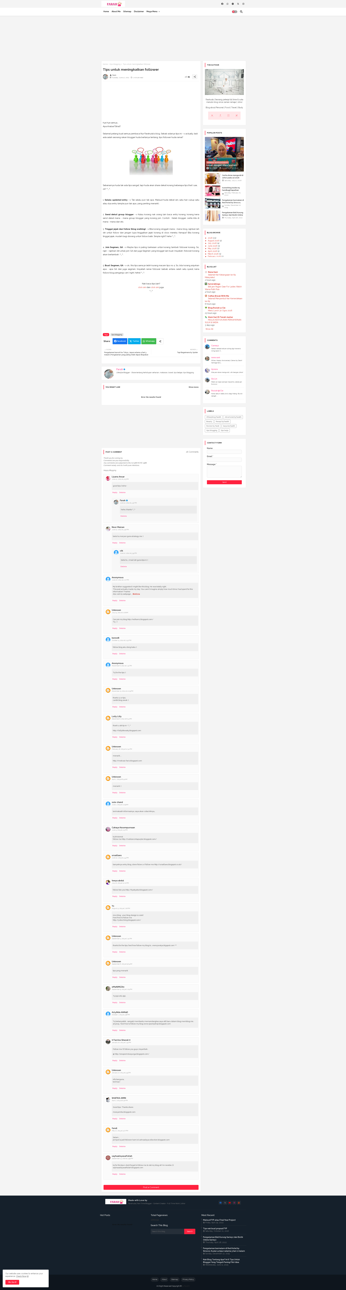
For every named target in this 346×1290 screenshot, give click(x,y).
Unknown (116, 610)
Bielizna (136, 594)
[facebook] (222, 4)
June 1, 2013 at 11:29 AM (120, 805)
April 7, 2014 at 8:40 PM (120, 1100)
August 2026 (214, 241)
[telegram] (232, 4)
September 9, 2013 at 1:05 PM (122, 989)
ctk (121, 551)
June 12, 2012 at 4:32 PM (128, 503)
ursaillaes (117, 855)
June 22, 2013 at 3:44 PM (120, 858)
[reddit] (239, 1202)
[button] (234, 11)
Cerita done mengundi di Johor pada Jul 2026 (232, 176)
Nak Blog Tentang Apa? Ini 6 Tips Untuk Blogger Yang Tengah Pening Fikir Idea (221, 1260)
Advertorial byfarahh (233, 417)
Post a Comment (151, 1187)
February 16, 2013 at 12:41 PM (122, 749)
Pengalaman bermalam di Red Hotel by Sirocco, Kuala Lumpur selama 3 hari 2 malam (233, 204)
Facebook (121, 341)
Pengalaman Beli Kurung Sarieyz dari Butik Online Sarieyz (232, 215)
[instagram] (243, 4)
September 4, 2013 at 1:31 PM (122, 939)
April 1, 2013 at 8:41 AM (119, 779)
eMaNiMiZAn (118, 987)
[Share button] (160, 341)
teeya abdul (118, 880)
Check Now (21, 1276)
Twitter (136, 341)
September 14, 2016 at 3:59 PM (122, 1158)
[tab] (106, 11)
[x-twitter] (238, 4)
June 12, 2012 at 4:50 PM (120, 530)
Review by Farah (212, 426)
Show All (209, 329)
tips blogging (115, 64)
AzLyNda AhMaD (120, 1012)
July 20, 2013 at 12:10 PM (120, 883)
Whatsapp (150, 341)
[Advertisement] (173, 38)
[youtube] (230, 1202)
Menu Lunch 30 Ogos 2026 (220, 310)
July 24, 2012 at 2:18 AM (120, 613)
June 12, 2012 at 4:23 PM (120, 479)
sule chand (117, 802)
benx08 (115, 638)
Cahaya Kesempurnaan (123, 827)
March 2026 (213, 254)
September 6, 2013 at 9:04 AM (122, 964)
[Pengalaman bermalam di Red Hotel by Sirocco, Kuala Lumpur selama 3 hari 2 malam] (212, 203)
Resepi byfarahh (222, 421)
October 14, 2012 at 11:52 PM (121, 640)
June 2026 (213, 246)
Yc (113, 906)
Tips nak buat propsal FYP (215, 1228)
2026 (210, 238)
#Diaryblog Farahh (213, 417)
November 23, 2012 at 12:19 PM (122, 691)
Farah (119, 369)
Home (106, 11)
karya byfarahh (229, 426)
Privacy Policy (188, 1279)
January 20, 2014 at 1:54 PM (121, 1042)
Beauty (209, 421)
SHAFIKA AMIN (119, 1098)
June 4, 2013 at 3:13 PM (120, 830)
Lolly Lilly (117, 716)
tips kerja (224, 430)
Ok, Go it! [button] (12, 1282)
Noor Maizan (118, 527)
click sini (142, 287)
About (164, 1279)
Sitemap (127, 11)
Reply (114, 492)
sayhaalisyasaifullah (122, 1156)
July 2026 (212, 243)
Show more (194, 387)
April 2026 (213, 251)
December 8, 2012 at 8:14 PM (122, 719)
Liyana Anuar (118, 477)
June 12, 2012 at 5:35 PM (128, 553)
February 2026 (214, 256)
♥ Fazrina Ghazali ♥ (121, 1040)
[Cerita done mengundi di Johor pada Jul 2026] (212, 178)
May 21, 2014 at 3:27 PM (120, 1131)
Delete (122, 492)
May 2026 (212, 248)
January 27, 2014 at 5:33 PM (121, 1073)
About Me (116, 11)
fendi (114, 1128)
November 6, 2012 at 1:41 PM (122, 666)
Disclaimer (139, 11)
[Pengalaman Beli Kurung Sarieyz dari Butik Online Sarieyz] (212, 215)
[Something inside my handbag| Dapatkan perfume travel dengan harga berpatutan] (212, 191)
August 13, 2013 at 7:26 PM (121, 908)
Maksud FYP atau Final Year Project (219, 1220)
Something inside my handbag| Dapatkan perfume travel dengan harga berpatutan (232, 191)
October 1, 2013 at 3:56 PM (121, 1015)
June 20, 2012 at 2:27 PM (120, 580)
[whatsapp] (227, 4)
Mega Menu (152, 11)
